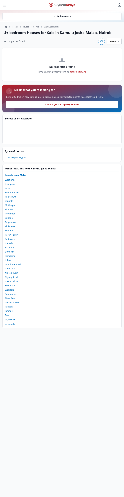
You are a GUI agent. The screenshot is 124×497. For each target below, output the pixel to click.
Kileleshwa (10, 196)
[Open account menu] (119, 5)
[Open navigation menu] (4, 5)
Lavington (10, 184)
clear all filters (78, 72)
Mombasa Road (13, 264)
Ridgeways (10, 222)
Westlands (10, 179)
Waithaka (9, 289)
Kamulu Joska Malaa (52, 27)
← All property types (15, 157)
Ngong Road (11, 277)
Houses (26, 27)
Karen (8, 188)
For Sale (14, 27)
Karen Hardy (11, 234)
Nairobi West (11, 272)
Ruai (7, 315)
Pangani (9, 306)
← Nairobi (10, 324)
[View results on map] (101, 41)
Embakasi (10, 239)
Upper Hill (10, 268)
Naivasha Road (12, 302)
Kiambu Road (12, 192)
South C (9, 217)
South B (9, 230)
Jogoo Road (10, 319)
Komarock (10, 285)
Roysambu (10, 213)
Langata (9, 200)
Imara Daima (11, 281)
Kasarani (9, 247)
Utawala (9, 243)
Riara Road (10, 298)
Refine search (64, 16)
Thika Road (10, 226)
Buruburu (10, 255)
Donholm (9, 251)
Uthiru (8, 260)
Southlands (10, 294)
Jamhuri (9, 310)
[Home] (5, 26)
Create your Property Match (62, 104)
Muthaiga (10, 205)
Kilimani (9, 209)
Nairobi (36, 27)
